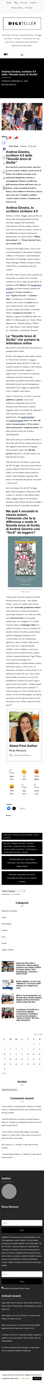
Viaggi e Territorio (8, 950)
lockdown (10, 292)
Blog (16, 3)
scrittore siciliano (12, 852)
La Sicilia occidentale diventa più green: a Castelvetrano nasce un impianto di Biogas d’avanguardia (20, 1349)
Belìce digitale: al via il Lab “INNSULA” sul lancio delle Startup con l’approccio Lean (28, 984)
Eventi (4, 917)
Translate (17, 894)
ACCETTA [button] (37, 1378)
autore (30, 843)
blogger (7, 846)
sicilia (25, 852)
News (36, 835)
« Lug (4, 1073)
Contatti (33, 3)
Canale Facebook (16, 420)
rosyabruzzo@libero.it (22, 755)
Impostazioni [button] (25, 1378)
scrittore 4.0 (31, 849)
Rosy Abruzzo (10, 84)
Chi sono (24, 3)
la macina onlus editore (24, 846)
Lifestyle (4, 930)
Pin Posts (29, 8)
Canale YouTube (27, 417)
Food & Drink (6, 924)
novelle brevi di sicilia (14, 849)
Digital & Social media (23, 835)
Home (9, 3)
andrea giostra (18, 843)
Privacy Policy (17, 8)
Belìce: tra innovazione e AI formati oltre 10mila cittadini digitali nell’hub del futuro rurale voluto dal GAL (29, 998)
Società (7, 838)
